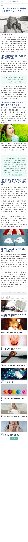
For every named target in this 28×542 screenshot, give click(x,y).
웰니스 (2, 5)
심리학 (2, 433)
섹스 (2, 347)
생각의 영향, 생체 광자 (7, 382)
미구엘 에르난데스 (17, 174)
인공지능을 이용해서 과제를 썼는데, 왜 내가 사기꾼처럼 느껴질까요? (14, 315)
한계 (6, 43)
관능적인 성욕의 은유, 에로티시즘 (11, 349)
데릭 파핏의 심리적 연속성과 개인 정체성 (13, 365)
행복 (10, 118)
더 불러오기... (14, 438)
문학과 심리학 (3, 364)
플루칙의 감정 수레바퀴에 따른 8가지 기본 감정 (13, 399)
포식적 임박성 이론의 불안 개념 (10, 435)
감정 (2, 397)
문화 (2, 415)
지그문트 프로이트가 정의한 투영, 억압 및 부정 (14, 417)
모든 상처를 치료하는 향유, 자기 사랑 (12, 332)
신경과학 (2, 312)
